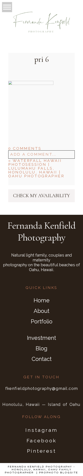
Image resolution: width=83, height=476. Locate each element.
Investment (41, 338)
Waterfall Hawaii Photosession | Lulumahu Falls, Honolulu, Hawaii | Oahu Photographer (36, 168)
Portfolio (41, 321)
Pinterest (41, 451)
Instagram (41, 430)
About (41, 311)
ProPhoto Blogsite (58, 472)
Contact (42, 359)
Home (42, 300)
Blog (41, 348)
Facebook (42, 440)
